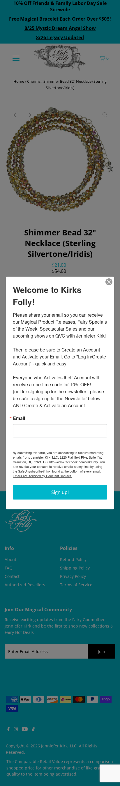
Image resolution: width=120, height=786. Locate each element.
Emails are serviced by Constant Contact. (42, 475)
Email (19, 418)
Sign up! (60, 492)
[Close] (108, 281)
